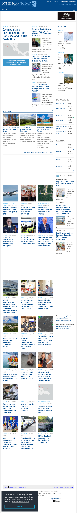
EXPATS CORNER (66, 176)
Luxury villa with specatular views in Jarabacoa (26, 129)
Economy (24, 203)
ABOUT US (55, 2)
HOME (49, 2)
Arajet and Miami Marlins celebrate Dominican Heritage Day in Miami (41, 59)
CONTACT (72, 2)
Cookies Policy (69, 487)
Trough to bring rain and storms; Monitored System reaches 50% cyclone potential (45, 340)
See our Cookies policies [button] (20, 502)
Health (34, 26)
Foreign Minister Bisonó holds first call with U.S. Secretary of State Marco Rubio (45, 304)
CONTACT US (22, 487)
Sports (34, 54)
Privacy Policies (58, 487)
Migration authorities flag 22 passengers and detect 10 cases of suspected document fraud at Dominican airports (10, 307)
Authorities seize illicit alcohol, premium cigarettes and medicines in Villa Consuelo (28, 304)
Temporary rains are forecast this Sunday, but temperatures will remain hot (9, 408)
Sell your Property (47, 152)
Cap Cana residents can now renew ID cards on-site (65, 184)
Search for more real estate (32, 152)
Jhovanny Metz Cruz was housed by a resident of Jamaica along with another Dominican (45, 376)
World (5, 26)
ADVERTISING (64, 2)
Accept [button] (19, 506)
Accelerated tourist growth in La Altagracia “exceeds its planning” (10, 343)
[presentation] (50, 110)
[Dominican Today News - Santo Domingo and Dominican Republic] (19, 4)
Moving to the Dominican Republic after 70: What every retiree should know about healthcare (64, 209)
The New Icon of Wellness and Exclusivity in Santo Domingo (11, 129)
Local (34, 82)
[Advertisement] (36, 16)
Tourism (6, 334)
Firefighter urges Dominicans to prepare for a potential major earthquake (9, 242)
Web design (55, 498)
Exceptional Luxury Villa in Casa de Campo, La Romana (45, 129)
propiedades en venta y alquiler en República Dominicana (65, 318)
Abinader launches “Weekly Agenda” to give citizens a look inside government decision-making (45, 242)
